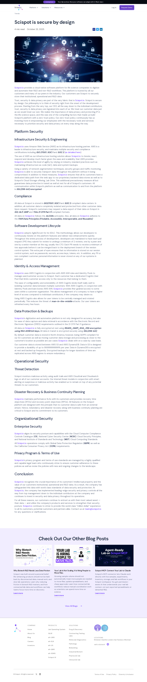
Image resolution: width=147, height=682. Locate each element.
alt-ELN (51, 641)
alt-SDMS (52, 653)
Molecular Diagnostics (77, 640)
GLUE (50, 633)
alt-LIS (50, 645)
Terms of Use (99, 674)
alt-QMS (51, 649)
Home (30, 629)
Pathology (73, 644)
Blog (29, 637)
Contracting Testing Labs (77, 634)
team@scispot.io (93, 509)
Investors (31, 645)
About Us (31, 633)
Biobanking (73, 648)
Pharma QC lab (74, 656)
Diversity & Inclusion (126, 674)
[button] (34, 7)
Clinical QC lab (74, 660)
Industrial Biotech (76, 652)
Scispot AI (52, 657)
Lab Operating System (56, 629)
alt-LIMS (51, 637)
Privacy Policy (111, 674)
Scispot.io (19, 87)
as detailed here (72, 152)
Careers (30, 641)
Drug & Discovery (75, 629)
